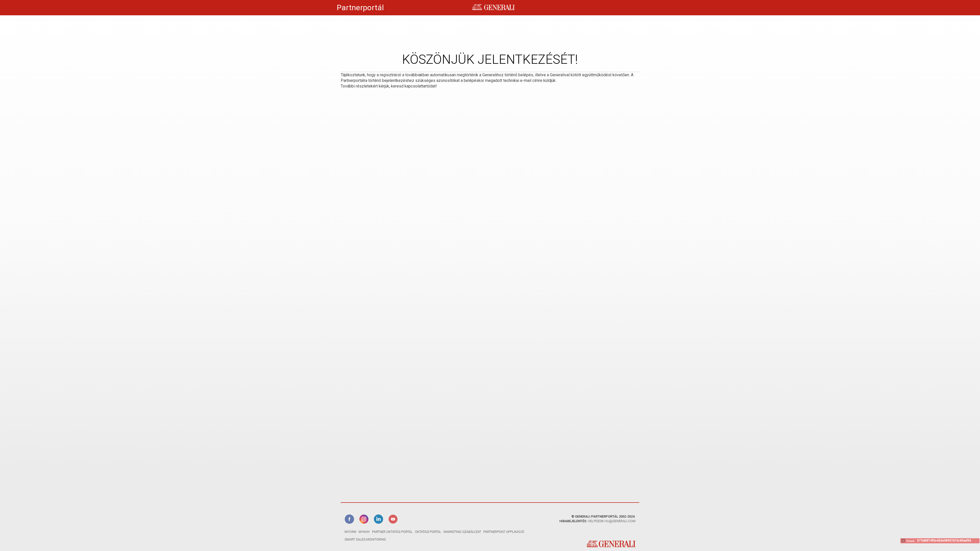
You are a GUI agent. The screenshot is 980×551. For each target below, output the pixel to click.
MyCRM (350, 532)
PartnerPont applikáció (503, 532)
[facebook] (350, 518)
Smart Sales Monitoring (365, 539)
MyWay (364, 532)
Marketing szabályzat (462, 532)
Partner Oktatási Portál (392, 532)
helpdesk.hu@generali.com (611, 521)
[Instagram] (364, 518)
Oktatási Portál (428, 532)
